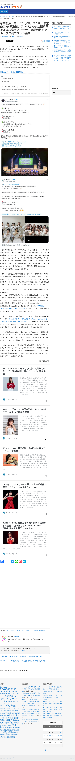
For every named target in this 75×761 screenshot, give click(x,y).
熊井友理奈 (13, 728)
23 (61, 739)
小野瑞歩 (9, 718)
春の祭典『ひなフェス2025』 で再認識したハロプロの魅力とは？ (21, 657)
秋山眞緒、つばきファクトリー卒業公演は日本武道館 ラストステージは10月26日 (52, 697)
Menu (5, 11)
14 (55, 736)
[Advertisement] (14, 578)
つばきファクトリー (8, 697)
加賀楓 (14, 713)
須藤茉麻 (12, 737)
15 (58, 736)
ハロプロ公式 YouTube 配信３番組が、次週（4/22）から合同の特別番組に (31, 689)
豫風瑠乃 (10, 734)
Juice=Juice (6, 691)
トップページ (3, 16)
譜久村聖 (15, 732)
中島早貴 (11, 710)
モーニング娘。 (17, 630)
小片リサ (12, 715)
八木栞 (3, 713)
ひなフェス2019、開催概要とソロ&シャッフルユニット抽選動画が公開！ (31, 722)
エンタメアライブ (9, 758)
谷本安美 (4, 734)
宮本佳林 (5, 715)
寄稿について (26, 650)
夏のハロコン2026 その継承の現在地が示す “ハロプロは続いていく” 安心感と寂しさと (52, 709)
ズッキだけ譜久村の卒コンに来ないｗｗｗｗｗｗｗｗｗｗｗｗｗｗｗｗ (62, 51)
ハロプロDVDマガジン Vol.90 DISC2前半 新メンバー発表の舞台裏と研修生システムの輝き (52, 715)
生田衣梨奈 (42, 630)
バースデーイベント (14, 704)
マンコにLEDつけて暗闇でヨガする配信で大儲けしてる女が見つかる (62, 28)
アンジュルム (9, 630)
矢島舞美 (8, 730)
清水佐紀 (7, 727)
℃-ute (8, 693)
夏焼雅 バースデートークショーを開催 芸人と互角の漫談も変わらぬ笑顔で (52, 703)
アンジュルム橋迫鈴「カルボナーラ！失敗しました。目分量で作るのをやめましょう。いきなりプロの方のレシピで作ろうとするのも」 (62, 58)
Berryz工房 (4, 687)
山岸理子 (8, 720)
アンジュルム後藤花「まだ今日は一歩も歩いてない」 (62, 33)
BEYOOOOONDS (8, 689)
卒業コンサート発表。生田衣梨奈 (12, 72)
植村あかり (5, 725)
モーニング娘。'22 (13, 708)
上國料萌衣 (35, 630)
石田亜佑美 (15, 730)
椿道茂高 (21, 36)
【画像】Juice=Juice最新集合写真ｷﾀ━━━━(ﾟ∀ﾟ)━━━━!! (62, 37)
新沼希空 (9, 722)
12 (50, 736)
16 (61, 736)
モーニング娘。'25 (27, 630)
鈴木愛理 (6, 737)
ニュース (11, 16)
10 (44, 736)
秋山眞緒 (8, 732)
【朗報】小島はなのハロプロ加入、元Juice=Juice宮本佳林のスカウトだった (62, 42)
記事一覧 (16, 636)
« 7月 (44, 750)
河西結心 (10, 725)
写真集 (8, 713)
